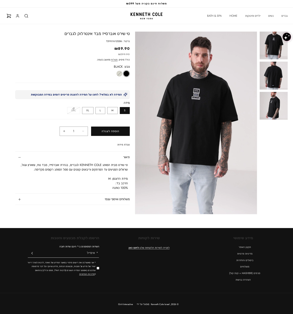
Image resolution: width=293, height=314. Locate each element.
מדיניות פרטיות (245, 253)
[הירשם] (32, 253)
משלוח (114, 59)
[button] (283, 16)
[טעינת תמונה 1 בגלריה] (274, 45)
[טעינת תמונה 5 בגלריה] (274, 75)
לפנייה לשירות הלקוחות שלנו (149, 248)
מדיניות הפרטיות (87, 274)
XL (87, 110)
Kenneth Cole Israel (160, 304)
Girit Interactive (125, 304)
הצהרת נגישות (243, 280)
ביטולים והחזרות (244, 260)
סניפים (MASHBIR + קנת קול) (244, 273)
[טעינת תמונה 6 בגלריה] (274, 106)
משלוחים (244, 266)
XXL (71, 111)
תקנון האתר (245, 247)
